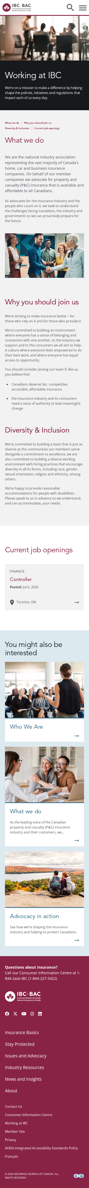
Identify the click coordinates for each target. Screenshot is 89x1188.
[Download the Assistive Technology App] (79, 1176)
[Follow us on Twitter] (15, 1014)
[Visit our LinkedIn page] (40, 1014)
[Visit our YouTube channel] (24, 1014)
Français (11, 1156)
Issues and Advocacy (26, 1056)
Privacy (10, 1139)
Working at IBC (16, 1123)
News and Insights (23, 1079)
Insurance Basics (22, 1032)
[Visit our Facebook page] (7, 1014)
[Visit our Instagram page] (32, 1014)
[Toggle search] (70, 7)
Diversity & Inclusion (17, 128)
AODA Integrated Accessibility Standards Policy (41, 1148)
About (11, 1091)
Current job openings (47, 128)
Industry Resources (24, 1067)
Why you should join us (37, 123)
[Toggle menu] (83, 7)
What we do (12, 123)
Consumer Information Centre (28, 1115)
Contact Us (13, 1106)
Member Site (15, 1131)
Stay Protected (20, 1044)
